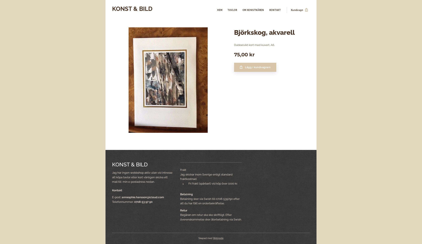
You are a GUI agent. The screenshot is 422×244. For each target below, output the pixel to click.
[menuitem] (220, 10)
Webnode (218, 238)
